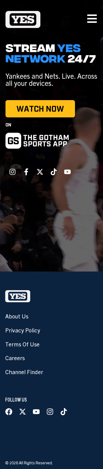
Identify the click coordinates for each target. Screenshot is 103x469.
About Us (16, 316)
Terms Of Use (22, 343)
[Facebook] (8, 411)
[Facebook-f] (26, 172)
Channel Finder (24, 371)
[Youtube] (67, 172)
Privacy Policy (22, 330)
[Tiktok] (53, 172)
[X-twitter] (40, 172)
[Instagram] (12, 172)
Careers (15, 357)
